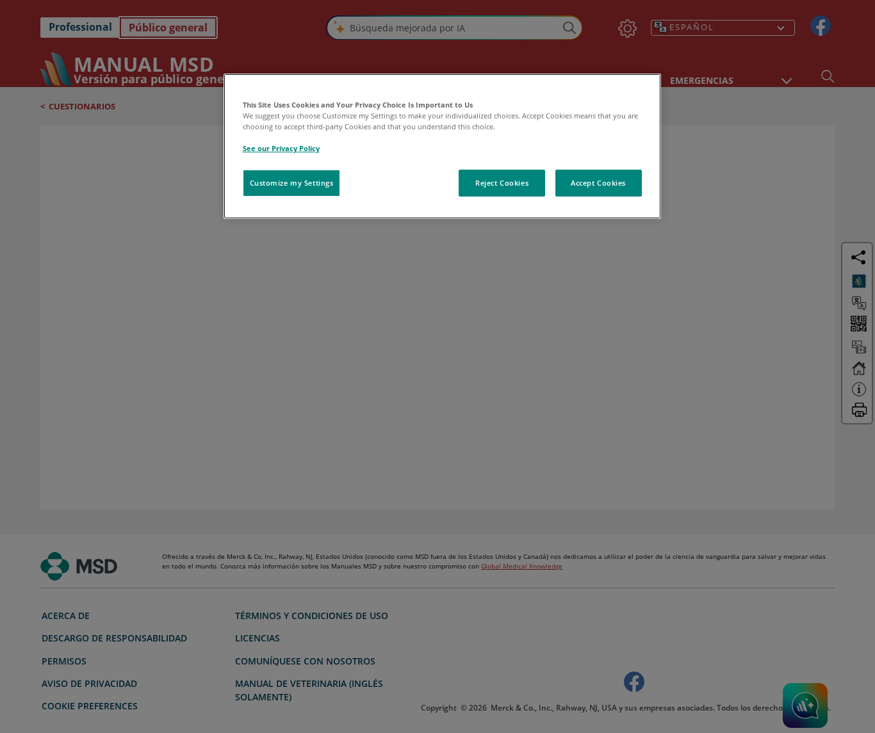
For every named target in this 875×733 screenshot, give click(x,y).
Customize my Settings (292, 183)
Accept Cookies (598, 183)
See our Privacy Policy (281, 148)
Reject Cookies (501, 183)
